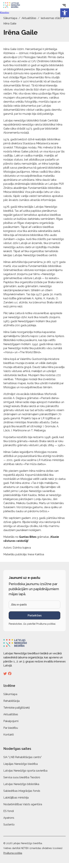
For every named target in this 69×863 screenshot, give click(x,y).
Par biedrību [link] (10, 727)
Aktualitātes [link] (29, 18)
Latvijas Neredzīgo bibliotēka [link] (21, 784)
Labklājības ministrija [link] (16, 797)
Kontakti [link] (8, 734)
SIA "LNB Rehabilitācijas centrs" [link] (22, 757)
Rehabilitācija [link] (11, 700)
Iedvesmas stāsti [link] (51, 18)
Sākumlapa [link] (10, 18)
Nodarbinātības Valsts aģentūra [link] (22, 804)
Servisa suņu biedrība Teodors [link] (21, 777)
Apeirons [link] (8, 817)
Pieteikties (35, 615)
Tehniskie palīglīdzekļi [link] (16, 707)
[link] (64, 12)
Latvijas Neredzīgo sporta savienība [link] (25, 770)
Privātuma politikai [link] (45, 623)
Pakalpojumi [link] (10, 721)
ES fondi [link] (8, 811)
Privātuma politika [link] (12, 853)
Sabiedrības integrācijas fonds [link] (21, 790)
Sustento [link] (9, 824)
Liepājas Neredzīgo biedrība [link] (20, 763)
